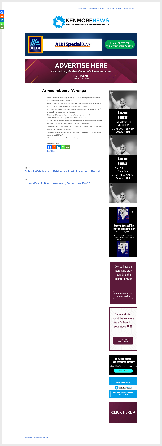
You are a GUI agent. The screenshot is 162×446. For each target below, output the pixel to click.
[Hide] (1, 31)
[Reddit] (54, 147)
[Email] (67, 147)
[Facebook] (49, 147)
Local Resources (110, 8)
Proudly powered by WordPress (40, 437)
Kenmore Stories (82, 8)
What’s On (118, 8)
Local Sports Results (128, 8)
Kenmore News (28, 437)
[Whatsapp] (63, 147)
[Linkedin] (58, 147)
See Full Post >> (52, 151)
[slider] (125, 255)
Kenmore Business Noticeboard (96, 8)
